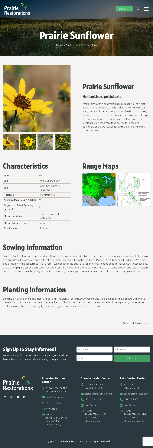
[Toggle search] (138, 9)
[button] (8, 98)
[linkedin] (24, 397)
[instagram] (11, 397)
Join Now (132, 358)
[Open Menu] (146, 9)
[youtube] (18, 397)
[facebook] (5, 397)
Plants (68, 45)
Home (59, 45)
